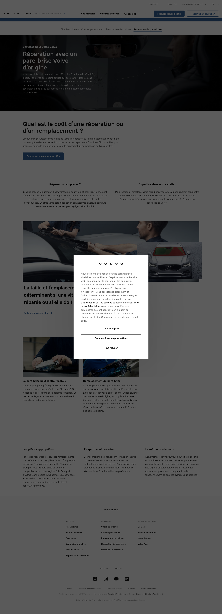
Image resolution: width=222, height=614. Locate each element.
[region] (111, 307)
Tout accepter (111, 328)
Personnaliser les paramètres (111, 338)
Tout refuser (111, 347)
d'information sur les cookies (96, 302)
